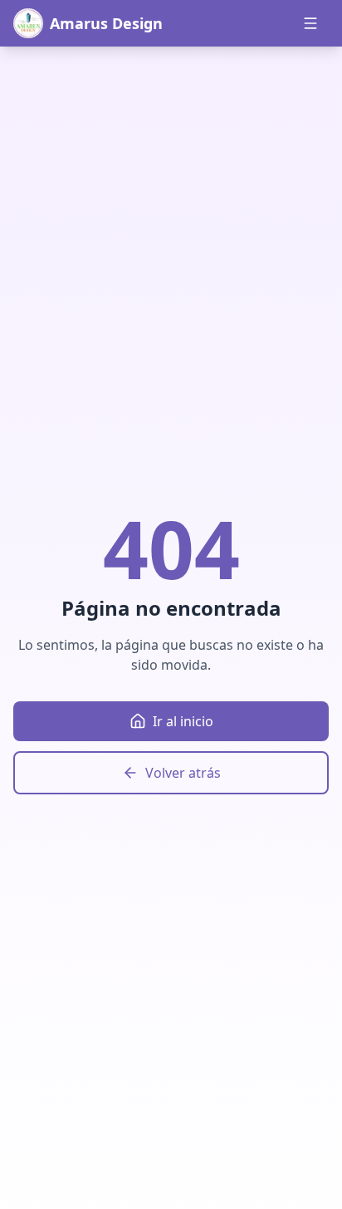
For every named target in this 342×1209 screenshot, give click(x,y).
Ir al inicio (183, 721)
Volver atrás (183, 773)
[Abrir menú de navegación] (310, 23)
